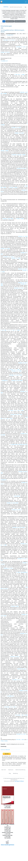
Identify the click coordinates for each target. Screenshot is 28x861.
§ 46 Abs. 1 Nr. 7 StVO (21, 715)
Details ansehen (9, 21)
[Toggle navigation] (25, 2)
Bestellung (6, 6)
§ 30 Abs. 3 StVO (14, 606)
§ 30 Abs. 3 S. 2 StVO (5, 248)
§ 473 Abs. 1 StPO (20, 739)
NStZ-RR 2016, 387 (22, 444)
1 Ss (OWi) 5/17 (4, 380)
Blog (10, 773)
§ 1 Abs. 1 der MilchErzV (21, 572)
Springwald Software (19, 781)
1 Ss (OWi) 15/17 (9, 35)
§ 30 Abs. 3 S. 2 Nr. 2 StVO (10, 330)
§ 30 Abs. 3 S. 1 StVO (16, 127)
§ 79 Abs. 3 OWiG (13, 187)
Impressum (10, 769)
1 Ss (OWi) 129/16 (14, 444)
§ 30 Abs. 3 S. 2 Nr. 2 (9, 40)
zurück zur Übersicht (5, 749)
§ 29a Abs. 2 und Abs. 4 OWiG (18, 154)
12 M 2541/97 (17, 496)
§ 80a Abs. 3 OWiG (20, 74)
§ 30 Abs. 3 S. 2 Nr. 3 (21, 734)
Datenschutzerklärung (20, 21)
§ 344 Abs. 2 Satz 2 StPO (8, 218)
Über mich (3, 769)
